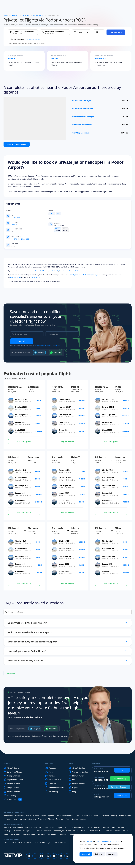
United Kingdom (47, 816)
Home (6, 15)
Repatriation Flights (15, 780)
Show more (10, 673)
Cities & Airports (78, 784)
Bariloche (125, 831)
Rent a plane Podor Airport (16, 144)
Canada (83, 819)
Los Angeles (18, 827)
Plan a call (21, 341)
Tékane (54, 59)
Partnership (53, 792)
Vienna (89, 827)
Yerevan (27, 842)
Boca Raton (15, 834)
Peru (67, 819)
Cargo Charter (13, 788)
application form (14, 277)
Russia (28, 816)
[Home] (13, 855)
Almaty (73, 834)
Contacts (52, 784)
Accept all (86, 854)
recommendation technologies (108, 841)
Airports (15, 15)
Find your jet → (116, 32)
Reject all (99, 854)
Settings (111, 854)
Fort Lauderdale (78, 827)
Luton (113, 827)
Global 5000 (20, 430)
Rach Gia (47, 831)
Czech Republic (125, 816)
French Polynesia (19, 819)
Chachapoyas (58, 831)
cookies (89, 841)
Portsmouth (53, 834)
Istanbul (37, 827)
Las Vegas (8, 831)
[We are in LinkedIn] (67, 856)
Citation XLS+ (21, 399)
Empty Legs (14, 799)
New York (7, 827)
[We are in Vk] (28, 856)
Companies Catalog (80, 772)
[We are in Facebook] (41, 856)
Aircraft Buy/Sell (13, 792)
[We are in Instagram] (35, 856)
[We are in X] (48, 856)
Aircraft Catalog (78, 768)
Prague (59, 827)
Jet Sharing (11, 795)
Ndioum (11, 59)
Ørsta (52, 827)
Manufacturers (78, 776)
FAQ (74, 780)
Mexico (51, 819)
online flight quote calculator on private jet (83, 275)
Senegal (26, 15)
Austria (96, 816)
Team (51, 772)
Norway (114, 816)
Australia (105, 816)
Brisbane (17, 831)
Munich (117, 831)
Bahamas (59, 819)
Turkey (36, 816)
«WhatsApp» (35, 277)
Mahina (97, 827)
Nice (14, 842)
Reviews (52, 776)
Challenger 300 (21, 415)
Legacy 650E (20, 422)
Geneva (121, 827)
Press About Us (55, 780)
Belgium (75, 819)
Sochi (20, 842)
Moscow (28, 827)
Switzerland (87, 816)
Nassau (39, 831)
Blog (74, 792)
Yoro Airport (63, 271)
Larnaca (7, 842)
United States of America (14, 816)
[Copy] (23, 236)
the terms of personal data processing (47, 345)
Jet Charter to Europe (57, 842)
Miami (66, 827)
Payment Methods (56, 788)
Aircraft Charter (13, 768)
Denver (109, 831)
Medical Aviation (13, 784)
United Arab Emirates (64, 816)
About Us (52, 768)
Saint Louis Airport (75, 271)
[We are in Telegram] (60, 856)
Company (49, 763)
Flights (75, 788)
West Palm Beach (97, 831)
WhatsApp (57, 352)
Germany (32, 819)
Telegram (41, 352)
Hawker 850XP (21, 407)
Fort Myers (41, 834)
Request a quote (24, 441)
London (105, 827)
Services (7, 763)
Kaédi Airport (53, 271)
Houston (84, 831)
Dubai (45, 827)
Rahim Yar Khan (29, 834)
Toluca (75, 831)
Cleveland (64, 834)
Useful (71, 763)
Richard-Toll (100, 59)
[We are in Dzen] (54, 856)
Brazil (77, 816)
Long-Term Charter (14, 772)
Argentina (42, 819)
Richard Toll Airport (41, 271)
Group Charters (13, 776)
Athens (6, 834)
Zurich (68, 831)
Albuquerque (28, 831)
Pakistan (7, 819)
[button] (81, 32)
